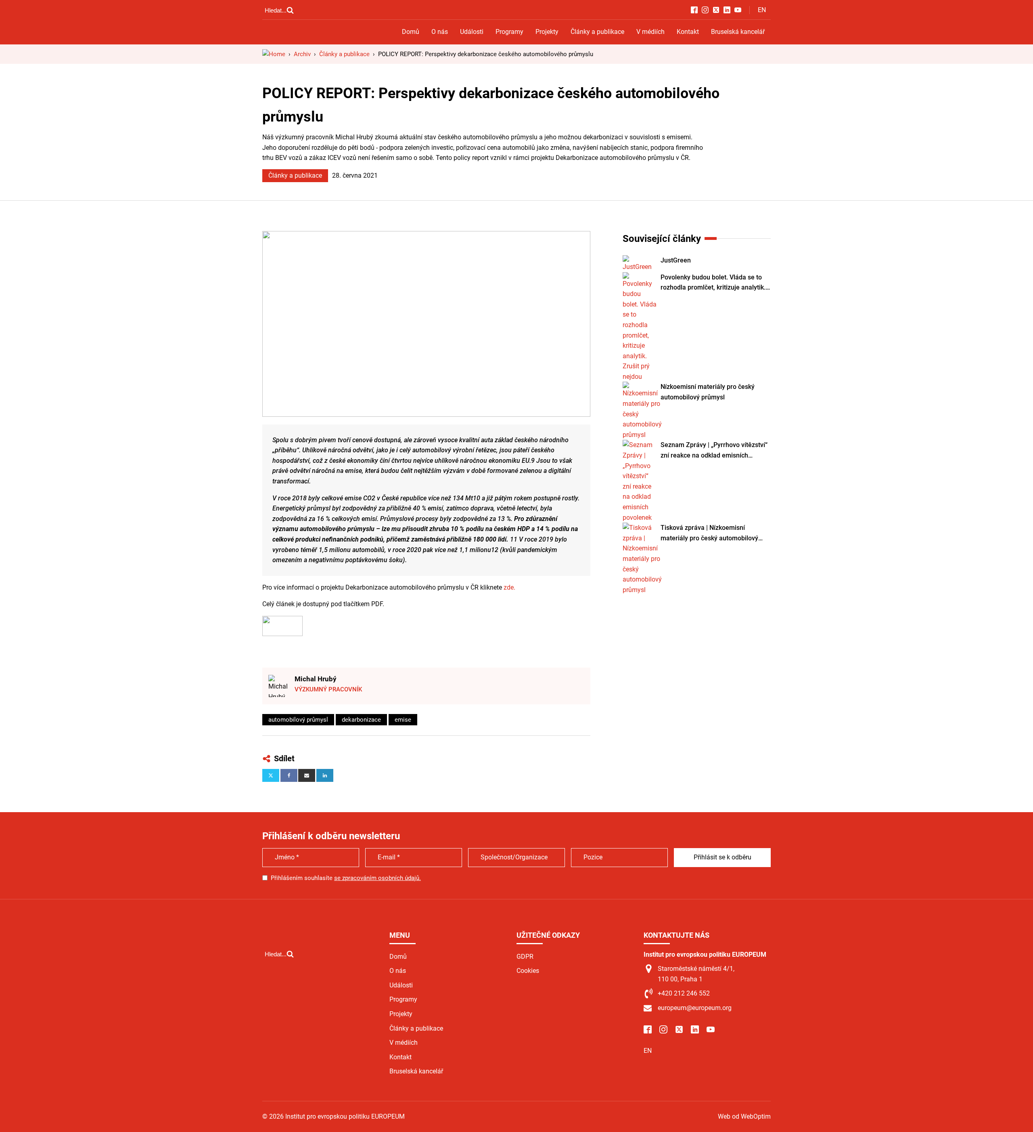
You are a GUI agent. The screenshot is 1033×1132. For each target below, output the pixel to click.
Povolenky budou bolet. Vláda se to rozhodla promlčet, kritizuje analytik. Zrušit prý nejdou (713, 283)
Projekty (546, 32)
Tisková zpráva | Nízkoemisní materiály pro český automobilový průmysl (709, 533)
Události (471, 32)
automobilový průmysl (298, 719)
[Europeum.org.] (273, 54)
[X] (270, 775)
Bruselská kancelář (738, 32)
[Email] (306, 775)
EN (762, 10)
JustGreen (676, 260)
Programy (509, 32)
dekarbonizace (361, 719)
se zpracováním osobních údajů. (377, 878)
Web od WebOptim (744, 1116)
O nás (439, 32)
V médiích (650, 32)
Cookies (527, 970)
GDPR (524, 956)
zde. (509, 587)
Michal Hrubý (316, 679)
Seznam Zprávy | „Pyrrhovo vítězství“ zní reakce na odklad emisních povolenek (714, 450)
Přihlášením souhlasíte (346, 878)
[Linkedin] (324, 775)
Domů (410, 32)
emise (403, 719)
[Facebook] (288, 775)
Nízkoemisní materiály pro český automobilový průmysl (708, 392)
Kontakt (688, 32)
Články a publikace (597, 32)
